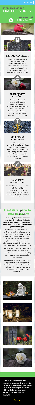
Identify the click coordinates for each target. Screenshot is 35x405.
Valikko (26, 2)
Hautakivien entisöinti (17, 95)
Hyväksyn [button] (17, 400)
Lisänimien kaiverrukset (17, 181)
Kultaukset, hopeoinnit (17, 138)
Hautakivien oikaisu (17, 56)
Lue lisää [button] (6, 395)
